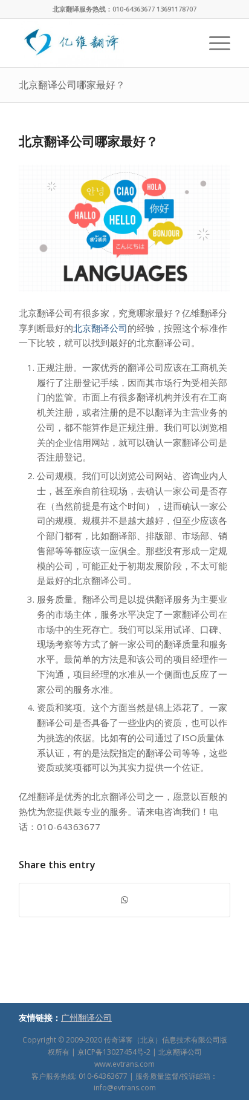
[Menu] (213, 43)
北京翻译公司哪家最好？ (72, 84)
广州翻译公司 (86, 1017)
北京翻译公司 (100, 328)
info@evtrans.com (125, 1087)
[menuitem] (213, 43)
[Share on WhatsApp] (124, 900)
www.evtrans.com (124, 1064)
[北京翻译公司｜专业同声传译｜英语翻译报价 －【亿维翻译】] (103, 43)
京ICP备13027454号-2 (113, 1052)
